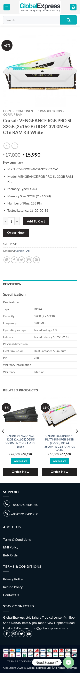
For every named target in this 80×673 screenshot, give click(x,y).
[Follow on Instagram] (14, 633)
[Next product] (6, 146)
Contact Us (11, 595)
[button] (6, 7)
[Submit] (68, 20)
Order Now (16, 232)
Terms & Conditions (17, 539)
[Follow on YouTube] (29, 633)
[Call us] (6, 503)
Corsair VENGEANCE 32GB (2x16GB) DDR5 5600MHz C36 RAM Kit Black (20, 441)
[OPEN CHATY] (68, 662)
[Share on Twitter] (21, 259)
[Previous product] (14, 146)
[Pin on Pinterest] (36, 259)
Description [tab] (12, 284)
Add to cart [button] (20, 461)
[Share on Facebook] (14, 259)
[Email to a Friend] (29, 259)
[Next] (76, 439)
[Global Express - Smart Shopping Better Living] (40, 7)
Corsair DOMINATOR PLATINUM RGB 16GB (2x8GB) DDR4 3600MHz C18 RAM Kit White (59, 443)
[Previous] (3, 439)
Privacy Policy (13, 579)
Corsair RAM (13, 114)
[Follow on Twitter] (21, 633)
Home (7, 111)
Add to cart (36, 221)
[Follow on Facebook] (6, 633)
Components (26, 111)
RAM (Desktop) (51, 111)
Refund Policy (13, 587)
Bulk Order (11, 555)
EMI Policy (10, 547)
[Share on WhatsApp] (6, 259)
